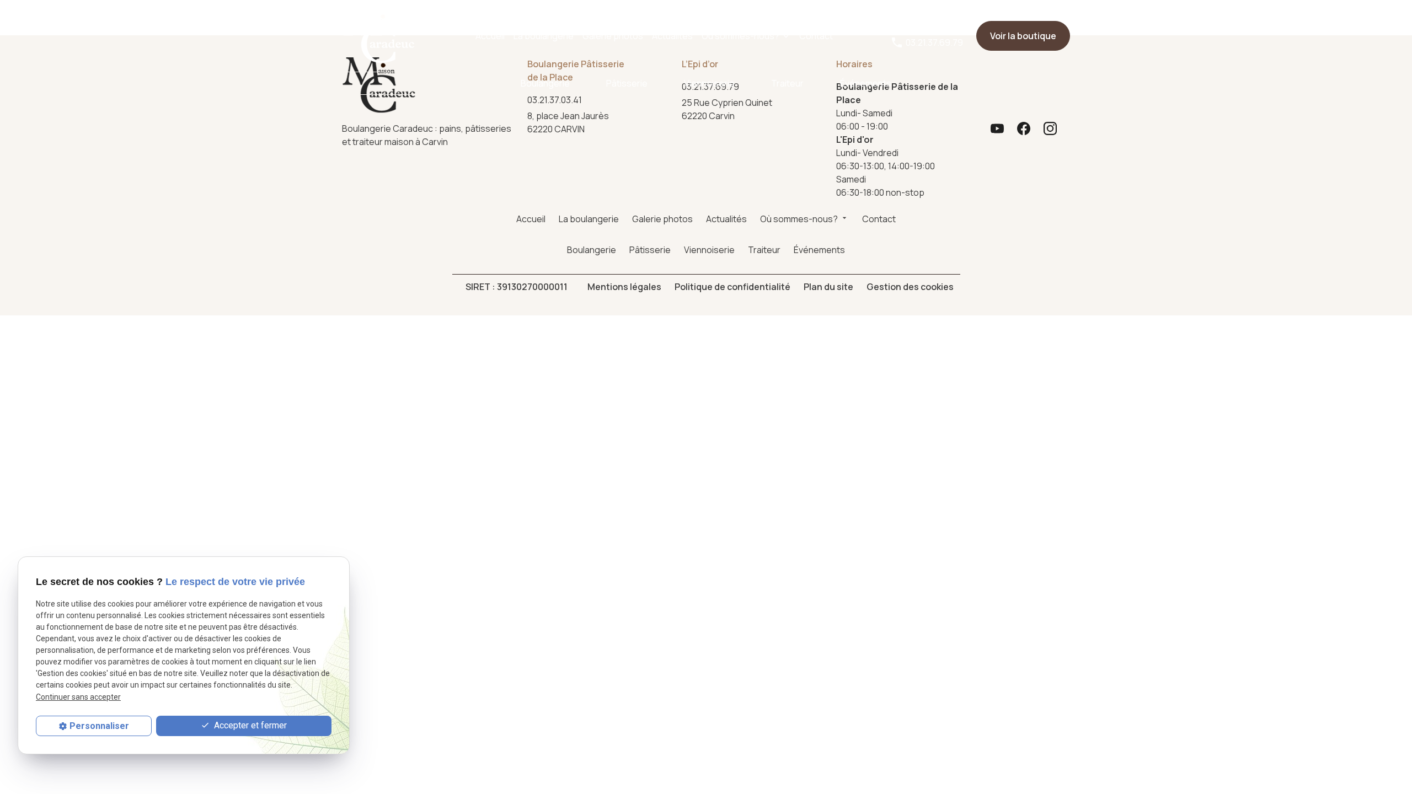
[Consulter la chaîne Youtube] (997, 128)
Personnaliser (99, 726)
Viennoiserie (709, 83)
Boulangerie (545, 83)
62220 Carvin (728, 109)
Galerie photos (612, 36)
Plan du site (828, 287)
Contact (816, 36)
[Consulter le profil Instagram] (1050, 128)
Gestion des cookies (910, 287)
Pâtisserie (627, 83)
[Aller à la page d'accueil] (379, 36)
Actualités (672, 36)
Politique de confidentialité (732, 287)
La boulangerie (544, 36)
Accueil (490, 36)
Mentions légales (624, 287)
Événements (865, 83)
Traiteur (787, 83)
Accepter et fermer (249, 725)
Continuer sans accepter (78, 697)
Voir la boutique (1023, 36)
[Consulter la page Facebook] (1023, 128)
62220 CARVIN (569, 122)
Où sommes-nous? (740, 36)
